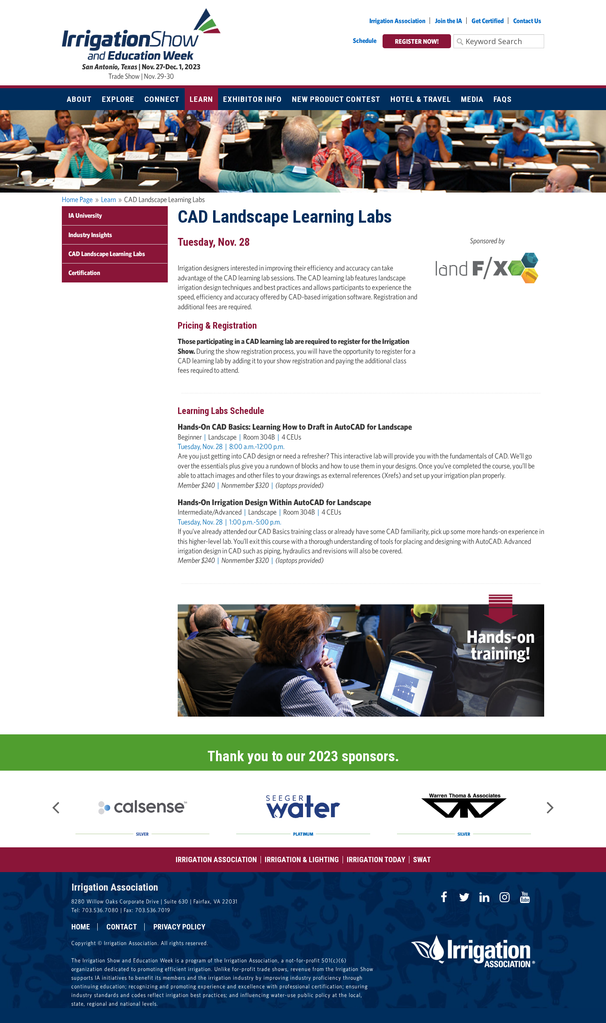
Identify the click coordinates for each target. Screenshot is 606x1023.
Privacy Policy (179, 927)
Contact (121, 927)
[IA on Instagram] (504, 897)
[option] (142, 809)
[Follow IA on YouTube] (525, 897)
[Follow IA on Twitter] (464, 897)
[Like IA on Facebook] (444, 897)
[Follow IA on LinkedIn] (484, 897)
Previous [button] (56, 805)
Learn (108, 199)
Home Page (77, 199)
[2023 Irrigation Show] (141, 33)
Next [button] (550, 805)
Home (80, 927)
